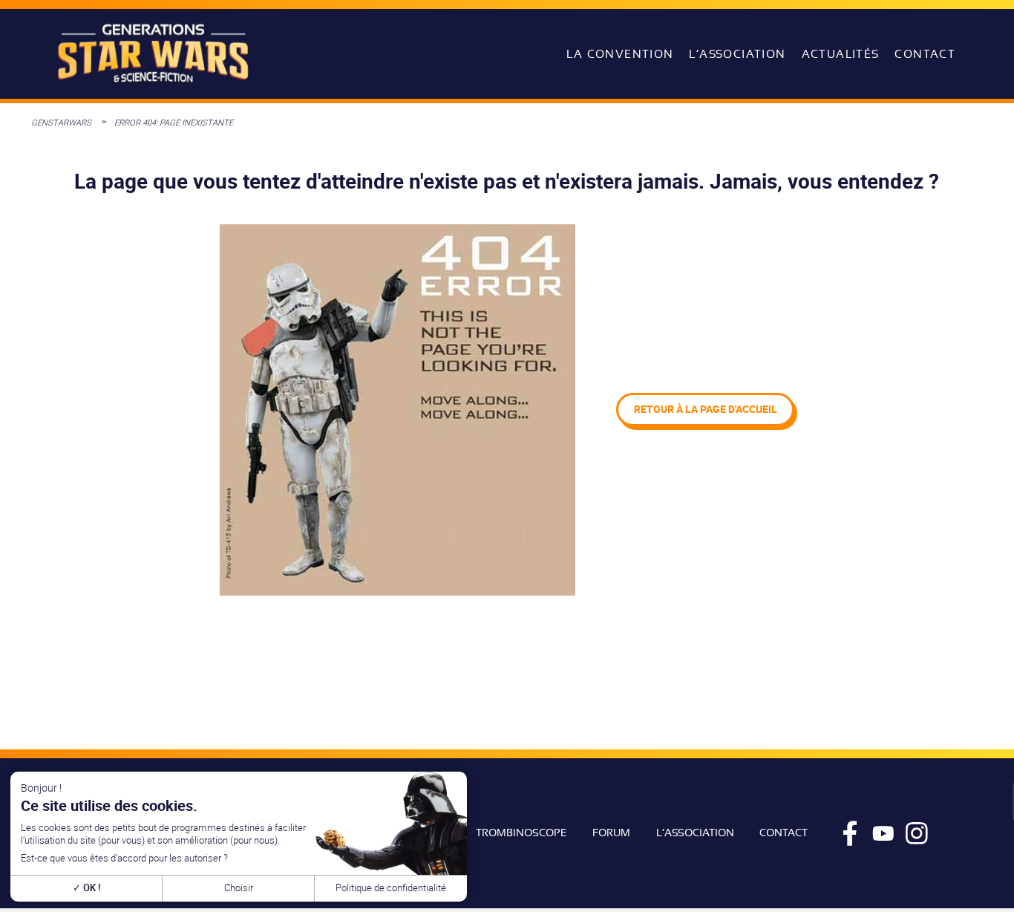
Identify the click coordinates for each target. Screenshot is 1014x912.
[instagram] (916, 833)
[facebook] (850, 833)
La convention (619, 54)
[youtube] (883, 833)
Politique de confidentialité (391, 888)
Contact (924, 54)
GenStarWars (61, 122)
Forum (611, 832)
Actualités (841, 54)
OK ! (90, 888)
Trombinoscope (521, 832)
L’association (737, 54)
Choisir (238, 888)
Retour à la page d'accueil (705, 409)
